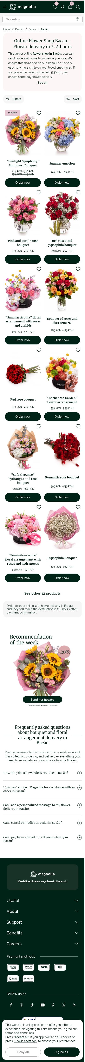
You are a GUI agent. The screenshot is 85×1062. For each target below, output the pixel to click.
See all (42, 82)
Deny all (23, 1052)
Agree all (61, 1052)
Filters (17, 99)
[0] (55, 7)
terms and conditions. (19, 1033)
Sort (76, 99)
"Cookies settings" (25, 1041)
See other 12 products (42, 593)
